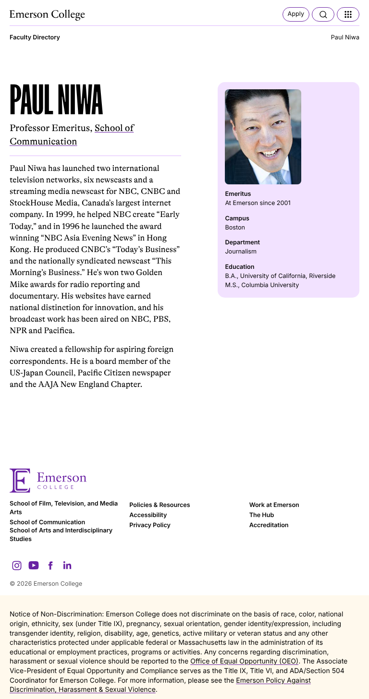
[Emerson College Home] (48, 15)
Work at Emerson (274, 505)
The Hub (261, 515)
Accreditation (269, 525)
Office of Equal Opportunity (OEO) (244, 661)
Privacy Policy (150, 525)
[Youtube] (33, 565)
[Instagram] (17, 565)
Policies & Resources (159, 505)
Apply (296, 14)
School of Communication (47, 522)
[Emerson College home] (184, 481)
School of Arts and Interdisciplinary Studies (61, 535)
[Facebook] (50, 565)
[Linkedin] (67, 565)
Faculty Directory (35, 37)
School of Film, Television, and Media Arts (64, 508)
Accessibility (148, 515)
